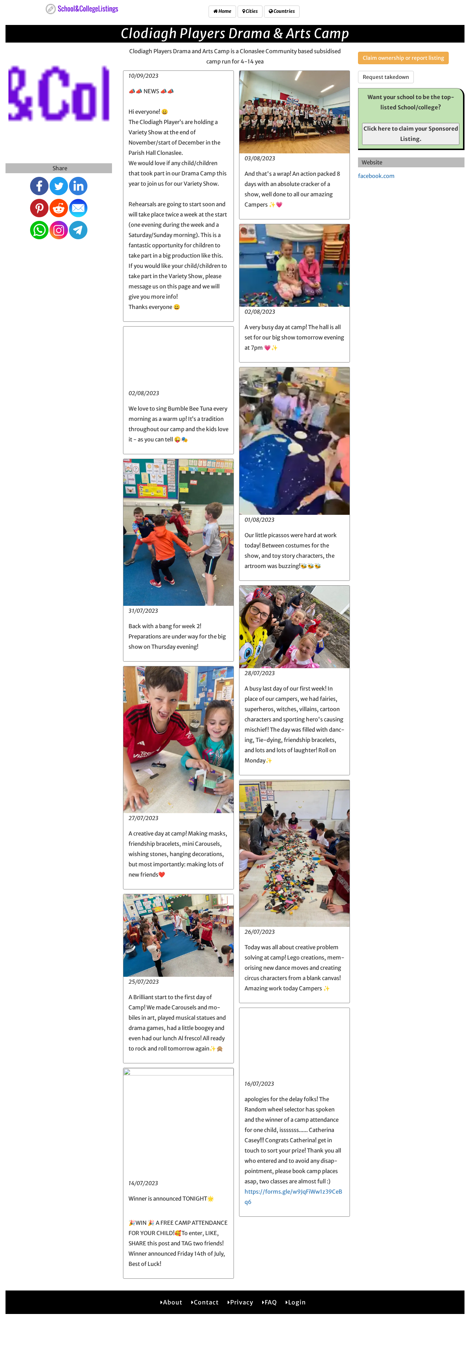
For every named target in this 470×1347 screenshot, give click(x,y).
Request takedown (386, 77)
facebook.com (376, 175)
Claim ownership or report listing (403, 58)
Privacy (241, 1302)
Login (297, 1302)
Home (224, 11)
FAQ (271, 1302)
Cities (251, 11)
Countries (284, 11)
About (172, 1302)
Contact (206, 1302)
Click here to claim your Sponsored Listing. (411, 133)
